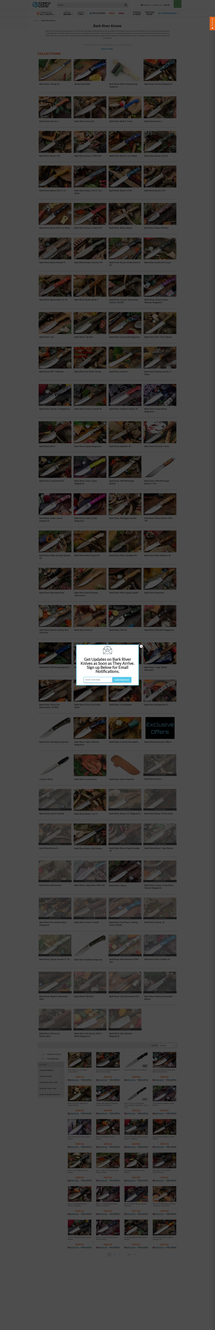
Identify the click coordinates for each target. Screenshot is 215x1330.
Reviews (212, 22)
